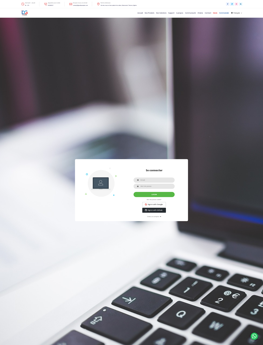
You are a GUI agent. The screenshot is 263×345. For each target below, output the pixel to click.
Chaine (200, 13)
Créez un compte (153, 217)
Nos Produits (149, 13)
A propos (179, 13)
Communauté (190, 13)
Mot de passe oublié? (154, 200)
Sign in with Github (155, 210)
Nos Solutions (161, 13)
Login (154, 194)
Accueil (140, 13)
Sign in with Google (155, 204)
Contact (208, 13)
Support (171, 13)
